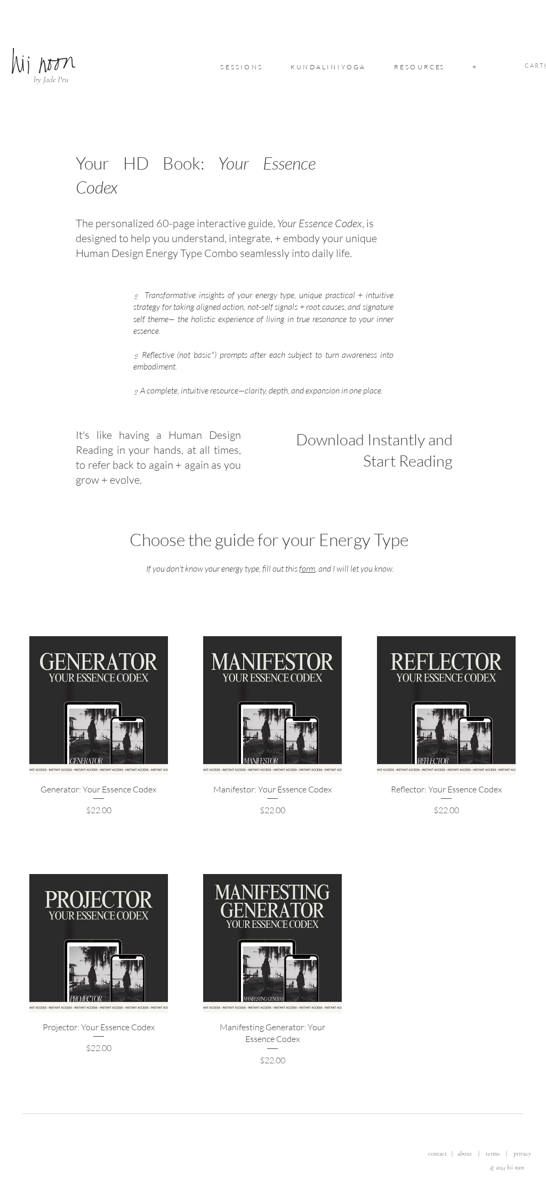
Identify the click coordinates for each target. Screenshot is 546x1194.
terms (493, 1153)
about (464, 1153)
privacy (522, 1153)
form (307, 568)
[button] (241, 67)
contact (438, 1153)
